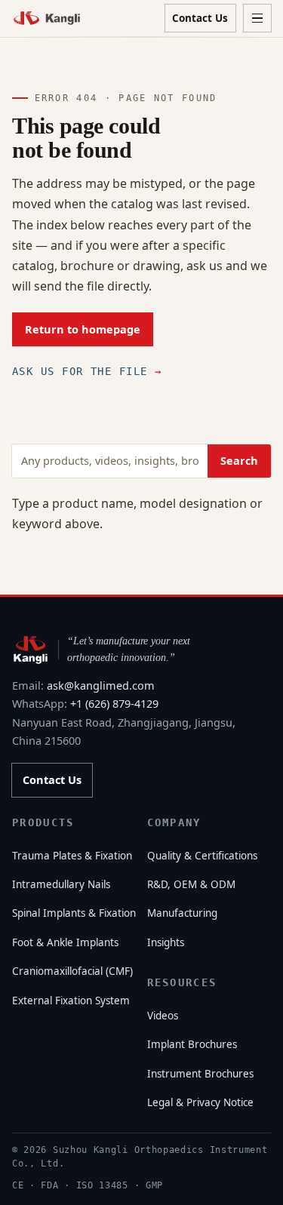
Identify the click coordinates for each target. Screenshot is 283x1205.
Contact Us (200, 18)
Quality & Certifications (202, 855)
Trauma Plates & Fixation (72, 855)
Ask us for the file (86, 371)
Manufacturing (182, 913)
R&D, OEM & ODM (191, 884)
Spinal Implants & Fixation (74, 913)
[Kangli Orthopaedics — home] (47, 18)
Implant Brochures (192, 1044)
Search (239, 460)
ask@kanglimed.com (101, 685)
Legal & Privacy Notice (200, 1102)
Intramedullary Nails (61, 884)
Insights (165, 942)
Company (174, 822)
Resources (182, 982)
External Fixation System (71, 1000)
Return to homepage (82, 329)
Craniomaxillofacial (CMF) (72, 971)
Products (43, 822)
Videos (162, 1015)
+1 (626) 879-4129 (114, 703)
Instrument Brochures (200, 1074)
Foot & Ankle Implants (65, 942)
